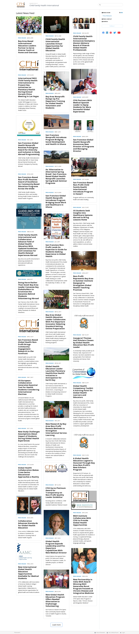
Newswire (17, 632)
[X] (114, 32)
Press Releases (107, 16)
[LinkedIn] (107, 32)
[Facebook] (103, 32)
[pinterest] (110, 32)
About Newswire (100, 632)
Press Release (22, 38)
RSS (121, 12)
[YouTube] (119, 32)
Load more (56, 625)
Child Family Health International (44, 5)
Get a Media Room (113, 632)
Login (123, 632)
